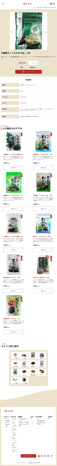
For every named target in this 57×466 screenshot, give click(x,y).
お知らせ (32, 417)
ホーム (34, 7)
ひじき (13, 449)
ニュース (33, 421)
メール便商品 (14, 442)
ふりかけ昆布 (14, 422)
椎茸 (13, 445)
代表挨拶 (7, 424)
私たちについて (7, 417)
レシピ (33, 424)
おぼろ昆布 (14, 430)
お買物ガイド (50, 417)
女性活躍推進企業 (41, 420)
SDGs (38, 418)
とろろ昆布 (14, 419)
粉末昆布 (14, 447)
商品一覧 (39, 7)
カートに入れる (30, 72)
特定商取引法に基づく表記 (34, 462)
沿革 (6, 426)
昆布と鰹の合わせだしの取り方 (41, 423)
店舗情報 (20, 417)
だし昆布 (14, 425)
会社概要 (7, 420)
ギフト (13, 440)
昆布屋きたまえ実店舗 (24, 422)
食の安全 (7, 422)
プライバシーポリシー (22, 462)
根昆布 (13, 451)
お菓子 (13, 438)
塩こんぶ (14, 427)
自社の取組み (39, 417)
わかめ (13, 432)
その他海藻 (14, 435)
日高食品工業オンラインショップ (24, 419)
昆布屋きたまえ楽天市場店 (24, 424)
